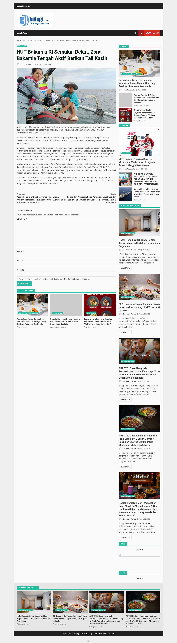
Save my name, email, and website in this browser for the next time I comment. (54, 279)
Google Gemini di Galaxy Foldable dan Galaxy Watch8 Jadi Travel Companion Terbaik (66, 305)
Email (20, 260)
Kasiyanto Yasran (129, 250)
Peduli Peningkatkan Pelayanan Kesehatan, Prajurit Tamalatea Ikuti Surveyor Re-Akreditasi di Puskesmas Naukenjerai (41, 198)
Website (20, 270)
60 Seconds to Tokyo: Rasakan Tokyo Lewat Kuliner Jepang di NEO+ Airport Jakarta (139, 287)
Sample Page (22, 33)
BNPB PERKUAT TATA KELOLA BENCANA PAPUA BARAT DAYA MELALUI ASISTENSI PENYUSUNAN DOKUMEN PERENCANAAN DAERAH (125, 179)
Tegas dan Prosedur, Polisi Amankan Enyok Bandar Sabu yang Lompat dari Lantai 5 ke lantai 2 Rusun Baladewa (91, 198)
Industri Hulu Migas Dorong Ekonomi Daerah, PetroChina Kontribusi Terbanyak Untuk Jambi (125, 194)
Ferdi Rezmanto (128, 90)
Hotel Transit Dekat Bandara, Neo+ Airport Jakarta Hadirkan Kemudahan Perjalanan (139, 222)
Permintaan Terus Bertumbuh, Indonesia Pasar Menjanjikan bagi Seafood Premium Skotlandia (32, 305)
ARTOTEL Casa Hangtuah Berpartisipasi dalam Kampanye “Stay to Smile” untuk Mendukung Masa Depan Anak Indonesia (139, 351)
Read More (125, 268)
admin (22, 64)
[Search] (135, 33)
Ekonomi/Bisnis (126, 153)
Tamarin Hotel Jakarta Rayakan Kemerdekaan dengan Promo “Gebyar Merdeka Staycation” (100, 305)
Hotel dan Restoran (127, 233)
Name (20, 251)
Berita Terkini (21, 46)
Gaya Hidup (34, 313)
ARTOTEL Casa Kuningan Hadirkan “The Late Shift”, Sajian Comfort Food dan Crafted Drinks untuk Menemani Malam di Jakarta (139, 418)
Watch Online (152, 33)
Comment (22, 219)
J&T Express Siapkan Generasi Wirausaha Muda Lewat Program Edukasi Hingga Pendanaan (139, 142)
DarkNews (97, 633)
